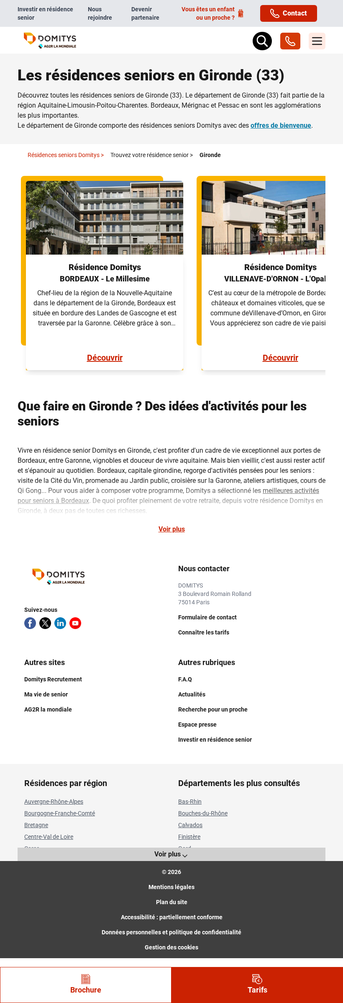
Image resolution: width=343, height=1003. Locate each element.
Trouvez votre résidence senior (151, 155)
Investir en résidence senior (45, 13)
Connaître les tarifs (203, 632)
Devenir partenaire (145, 13)
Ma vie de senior (46, 694)
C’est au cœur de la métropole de (257, 293)
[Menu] (317, 41)
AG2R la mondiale (48, 709)
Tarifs (257, 989)
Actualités (191, 694)
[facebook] (30, 623)
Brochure (85, 989)
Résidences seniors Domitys (66, 155)
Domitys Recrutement (53, 679)
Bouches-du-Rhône (203, 813)
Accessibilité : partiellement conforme (172, 917)
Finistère (189, 836)
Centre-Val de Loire (48, 836)
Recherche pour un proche (213, 709)
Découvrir (105, 358)
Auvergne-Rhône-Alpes (53, 801)
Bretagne (36, 825)
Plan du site (171, 902)
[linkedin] (60, 623)
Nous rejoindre (100, 13)
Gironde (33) (163, 95)
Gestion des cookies (171, 947)
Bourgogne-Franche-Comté (59, 813)
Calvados (190, 825)
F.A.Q (185, 679)
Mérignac (195, 105)
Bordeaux (165, 105)
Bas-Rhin (190, 801)
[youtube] (75, 623)
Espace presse (197, 724)
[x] (45, 623)
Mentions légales (171, 887)
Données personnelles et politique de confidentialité (171, 932)
